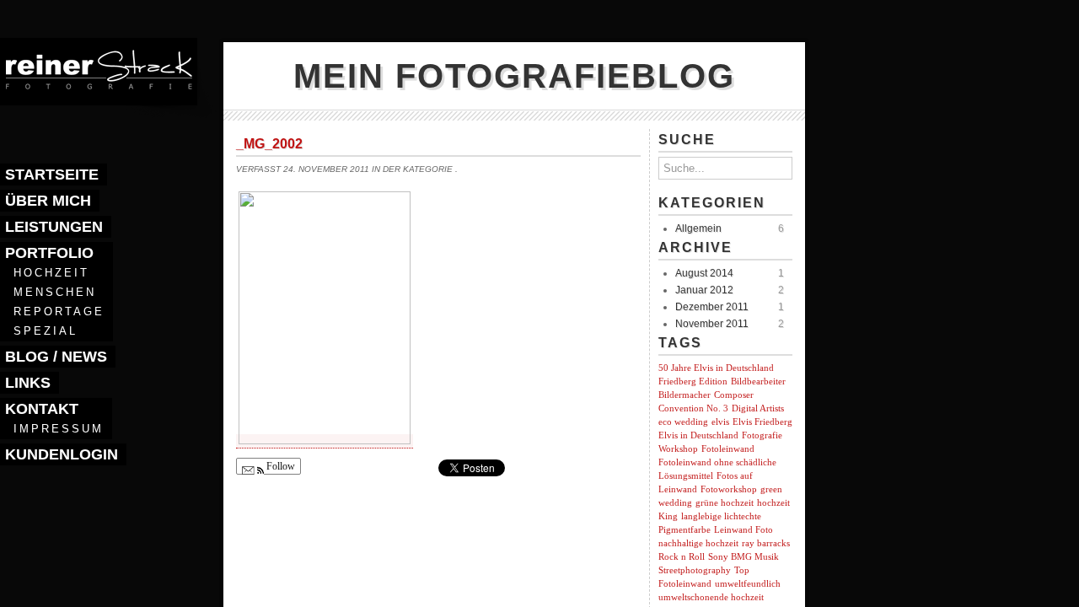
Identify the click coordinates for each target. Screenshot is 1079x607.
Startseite (52, 174)
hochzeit (773, 503)
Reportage (59, 311)
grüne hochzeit (724, 503)
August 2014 (704, 273)
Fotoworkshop (729, 489)
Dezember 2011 (712, 307)
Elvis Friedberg (762, 422)
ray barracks (766, 543)
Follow (279, 466)
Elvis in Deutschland (698, 435)
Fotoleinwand (727, 449)
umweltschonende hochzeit (711, 597)
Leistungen (54, 226)
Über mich (48, 200)
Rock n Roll (681, 556)
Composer (734, 395)
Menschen (54, 292)
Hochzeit (51, 272)
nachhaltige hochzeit (698, 543)
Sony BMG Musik (743, 556)
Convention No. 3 (693, 408)
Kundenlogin (61, 454)
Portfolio (49, 253)
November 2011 (712, 324)
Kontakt (41, 408)
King (668, 516)
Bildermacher (684, 395)
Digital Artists (758, 408)
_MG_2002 (269, 144)
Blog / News (56, 356)
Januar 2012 (704, 290)
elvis (720, 422)
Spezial (45, 330)
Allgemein (698, 228)
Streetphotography (694, 570)
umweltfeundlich (748, 583)
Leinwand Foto (743, 529)
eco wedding (683, 422)
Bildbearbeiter (758, 381)
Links (28, 382)
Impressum (58, 428)
